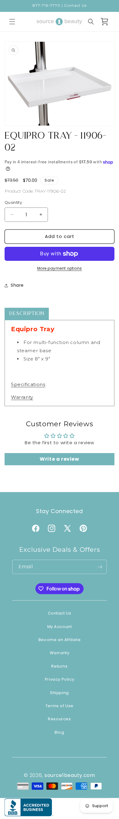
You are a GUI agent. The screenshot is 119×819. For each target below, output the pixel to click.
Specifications (28, 384)
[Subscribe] (99, 567)
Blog (59, 732)
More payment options (59, 268)
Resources (59, 719)
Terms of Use (59, 706)
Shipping (59, 693)
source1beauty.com (70, 775)
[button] (12, 21)
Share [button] (17, 285)
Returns (59, 666)
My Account (59, 626)
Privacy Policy (59, 679)
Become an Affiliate (59, 640)
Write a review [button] (59, 459)
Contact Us (59, 613)
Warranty (22, 397)
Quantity (13, 202)
